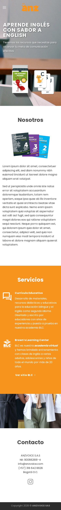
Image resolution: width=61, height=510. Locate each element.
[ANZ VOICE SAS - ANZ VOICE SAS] (30, 7)
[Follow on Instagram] (30, 482)
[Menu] (4, 7)
